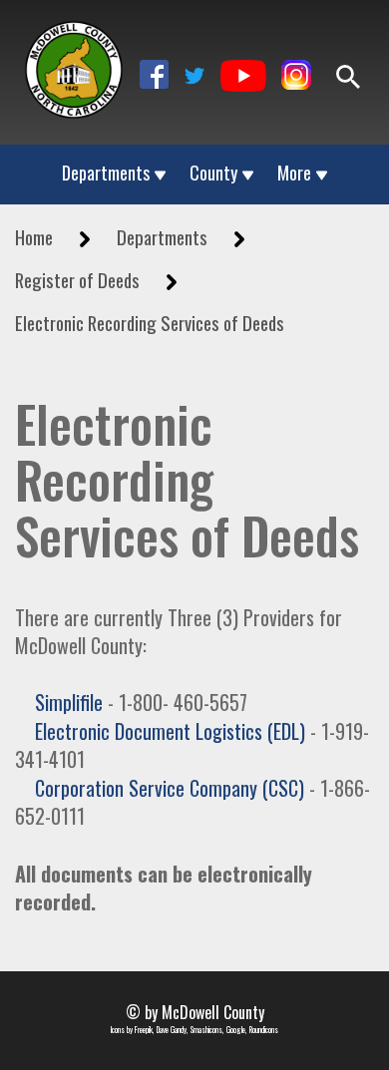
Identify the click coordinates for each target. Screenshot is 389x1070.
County (213, 173)
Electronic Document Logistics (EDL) (170, 731)
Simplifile (69, 702)
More (294, 173)
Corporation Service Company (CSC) (169, 788)
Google (235, 1029)
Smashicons (206, 1029)
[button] (154, 74)
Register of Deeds (77, 279)
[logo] (74, 58)
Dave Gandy (172, 1029)
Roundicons (263, 1029)
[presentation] (74, 70)
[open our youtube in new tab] (243, 77)
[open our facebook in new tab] (154, 77)
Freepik (144, 1029)
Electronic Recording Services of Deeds (149, 322)
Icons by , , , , (194, 1029)
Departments (106, 173)
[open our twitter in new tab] (194, 77)
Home (34, 236)
